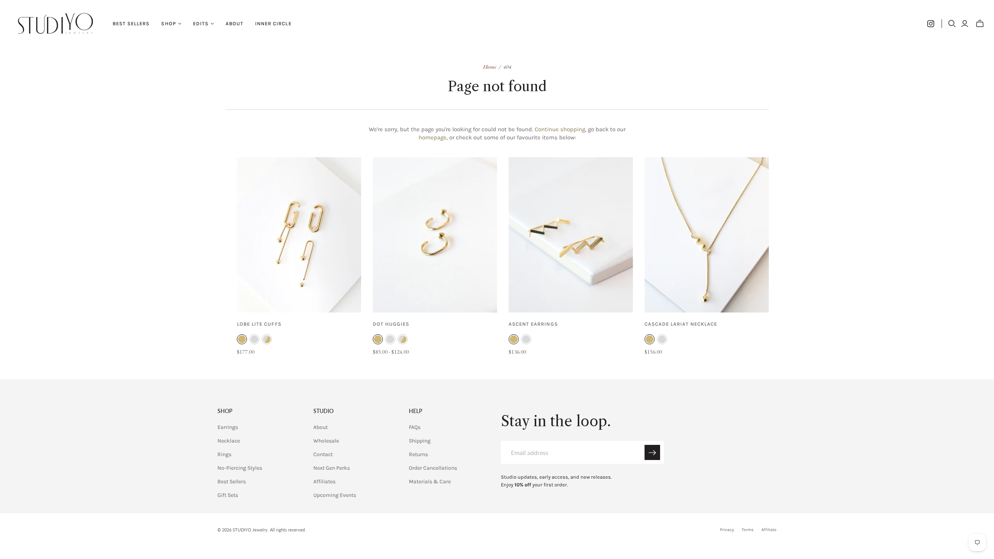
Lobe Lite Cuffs (259, 324)
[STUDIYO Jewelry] (55, 23)
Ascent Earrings (533, 324)
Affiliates (324, 481)
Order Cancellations (433, 468)
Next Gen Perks (331, 468)
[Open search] (952, 24)
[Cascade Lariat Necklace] (707, 234)
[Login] (965, 23)
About (234, 23)
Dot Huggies (391, 324)
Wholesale (326, 440)
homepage (433, 137)
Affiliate (769, 529)
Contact (323, 454)
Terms (748, 529)
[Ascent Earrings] (571, 234)
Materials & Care (430, 481)
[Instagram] (930, 23)
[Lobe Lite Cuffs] (299, 234)
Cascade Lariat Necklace (681, 324)
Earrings (227, 427)
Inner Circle (273, 23)
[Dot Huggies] (435, 234)
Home (489, 66)
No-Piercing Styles (239, 468)
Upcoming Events (334, 495)
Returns (418, 454)
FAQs (415, 427)
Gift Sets (227, 495)
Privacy (727, 529)
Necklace (228, 440)
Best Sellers (131, 23)
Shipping (420, 440)
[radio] (242, 339)
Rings (224, 454)
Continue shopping (560, 129)
